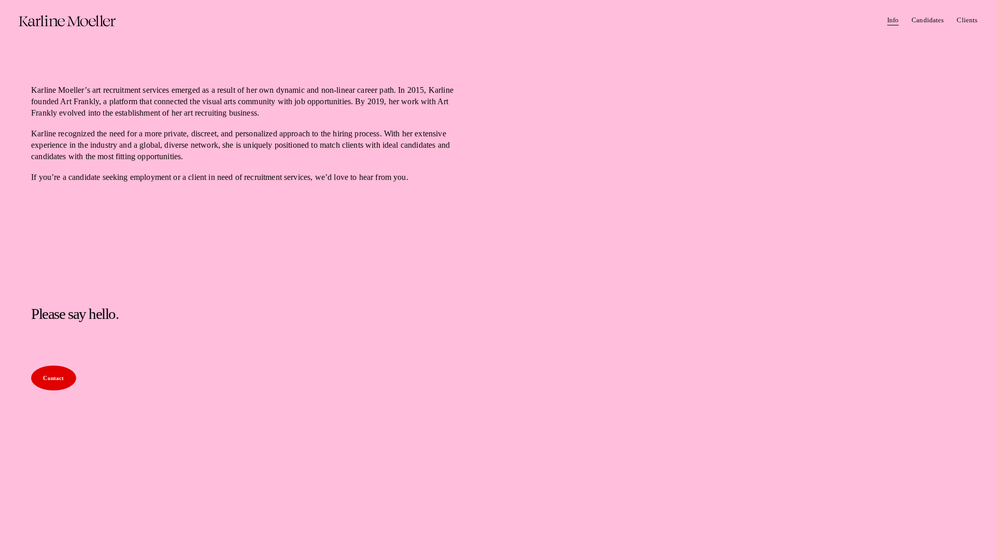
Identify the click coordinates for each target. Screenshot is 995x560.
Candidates (928, 20)
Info (893, 20)
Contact (53, 378)
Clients (967, 20)
